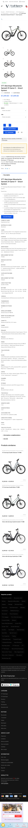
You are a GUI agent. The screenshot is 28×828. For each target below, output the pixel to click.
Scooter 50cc (18, 623)
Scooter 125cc (5, 626)
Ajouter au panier (11, 129)
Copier (18, 816)
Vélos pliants (19, 655)
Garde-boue (4, 607)
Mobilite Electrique (10, 12)
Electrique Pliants (19, 604)
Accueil (2, 12)
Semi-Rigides (11, 630)
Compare (21, 132)
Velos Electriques (20, 12)
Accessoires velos (18, 598)
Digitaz (10, 793)
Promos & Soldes (19, 450)
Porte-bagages (5, 617)
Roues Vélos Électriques (7, 623)
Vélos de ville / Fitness (7, 652)
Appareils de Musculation (13, 601)
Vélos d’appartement (19, 652)
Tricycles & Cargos (17, 639)
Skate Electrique (20, 630)
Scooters (4, 630)
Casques (4, 604)
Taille (2, 114)
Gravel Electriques (14, 607)
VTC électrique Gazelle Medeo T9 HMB (11, 487)
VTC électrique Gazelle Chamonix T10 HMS (11, 452)
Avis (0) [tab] (6, 439)
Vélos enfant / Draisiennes (8, 655)
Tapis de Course (13, 633)
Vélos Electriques (5, 163)
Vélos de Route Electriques (18, 649)
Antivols (4, 601)
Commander (10, 132)
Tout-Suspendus (14, 13)
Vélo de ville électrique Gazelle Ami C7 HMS (12, 556)
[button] (1, 19)
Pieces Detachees (14, 614)
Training (14, 636)
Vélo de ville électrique (19, 162)
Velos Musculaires (6, 645)
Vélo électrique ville (17, 158)
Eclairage (10, 604)
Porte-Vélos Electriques (16, 617)
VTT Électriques (4, 13)
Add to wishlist (18, 132)
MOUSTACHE (7, 93)
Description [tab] (7, 175)
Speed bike (4, 633)
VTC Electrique (12, 163)
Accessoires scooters (7, 598)
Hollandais (22, 607)
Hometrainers (5, 611)
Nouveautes (18, 157)
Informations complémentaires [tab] (12, 435)
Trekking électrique (6, 639)
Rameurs (14, 620)
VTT (23, 645)
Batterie (2, 108)
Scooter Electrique (15, 626)
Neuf (7, 162)
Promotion (11, 162)
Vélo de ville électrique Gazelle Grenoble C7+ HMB (13, 522)
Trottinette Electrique (7, 642)
